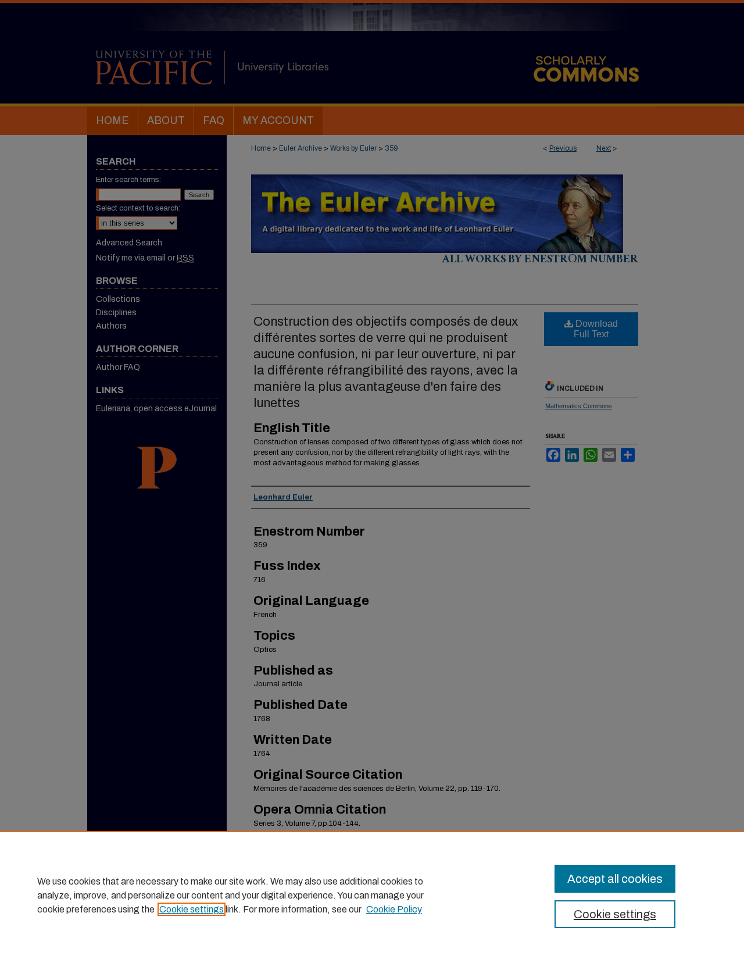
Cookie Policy (394, 909)
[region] (372, 895)
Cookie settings (191, 909)
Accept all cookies (615, 878)
